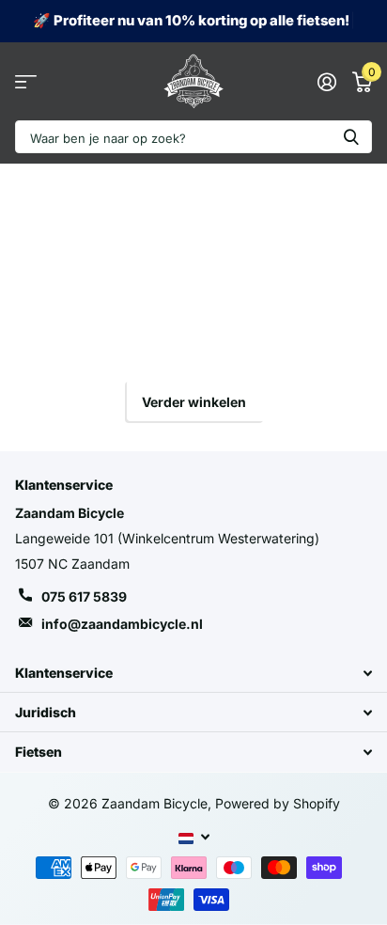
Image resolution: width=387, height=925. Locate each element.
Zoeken (351, 136)
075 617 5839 (84, 596)
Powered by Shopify (277, 803)
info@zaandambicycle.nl (122, 624)
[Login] (326, 81)
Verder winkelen (194, 402)
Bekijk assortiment (26, 81)
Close (193, 672)
